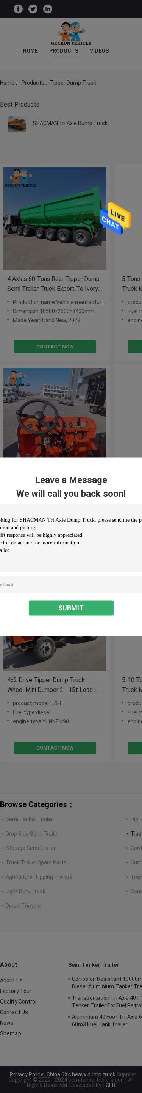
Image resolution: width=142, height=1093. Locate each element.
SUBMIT (71, 608)
